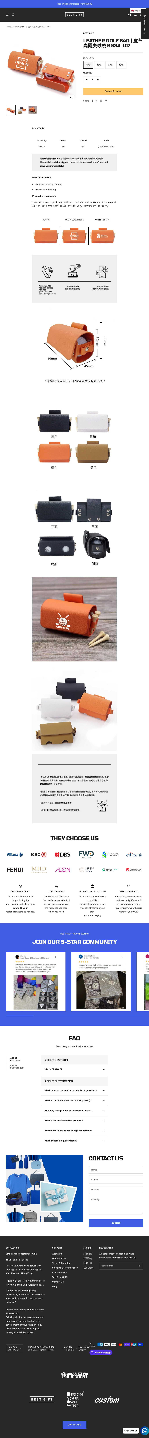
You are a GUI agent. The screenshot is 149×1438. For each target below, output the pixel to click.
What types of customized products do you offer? (71, 1090)
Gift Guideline (59, 1258)
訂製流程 (88, 1253)
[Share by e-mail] (106, 101)
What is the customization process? (64, 1120)
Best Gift (88, 33)
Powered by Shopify (84, 1348)
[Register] (139, 1266)
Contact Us (58, 1281)
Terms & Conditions (62, 1263)
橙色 (99, 64)
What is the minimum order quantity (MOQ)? (68, 1100)
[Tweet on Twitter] (101, 101)
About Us (57, 1253)
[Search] (13, 14)
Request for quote (113, 91)
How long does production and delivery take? (69, 1110)
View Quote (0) (144, 24)
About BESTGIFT (15, 1059)
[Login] (135, 15)
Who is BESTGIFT (53, 1069)
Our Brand (74, 1425)
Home (8, 27)
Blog (54, 1286)
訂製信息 (88, 1258)
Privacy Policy (59, 1272)
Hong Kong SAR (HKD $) (13, 1348)
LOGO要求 (88, 1267)
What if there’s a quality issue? (61, 1140)
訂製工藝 (88, 1263)
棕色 (121, 64)
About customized (17, 1066)
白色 (110, 64)
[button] (138, 10)
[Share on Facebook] (92, 101)
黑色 (88, 64)
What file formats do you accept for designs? (68, 1130)
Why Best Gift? (59, 1277)
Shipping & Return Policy (65, 1267)
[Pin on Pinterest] (96, 101)
